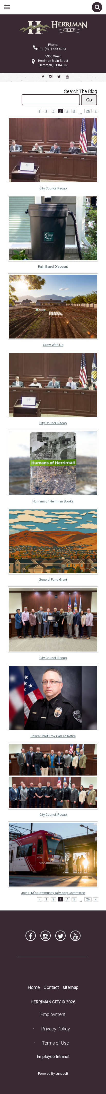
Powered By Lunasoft (53, 1073)
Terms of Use (55, 1043)
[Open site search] (97, 7)
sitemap (70, 987)
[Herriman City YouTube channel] (67, 77)
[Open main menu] (7, 7)
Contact (51, 987)
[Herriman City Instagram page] (51, 77)
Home (34, 987)
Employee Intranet (55, 1056)
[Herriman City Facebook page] (43, 77)
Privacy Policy (55, 1028)
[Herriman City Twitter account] (59, 77)
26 (88, 111)
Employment (54, 1014)
